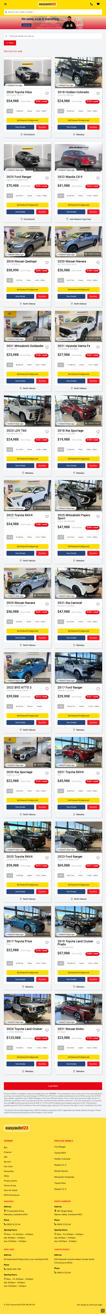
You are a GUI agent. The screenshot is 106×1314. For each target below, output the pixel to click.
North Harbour (62, 1201)
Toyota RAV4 (60, 1152)
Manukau (9, 1201)
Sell (5, 1157)
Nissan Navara (61, 1171)
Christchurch (61, 1249)
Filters (11, 43)
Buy (5, 1147)
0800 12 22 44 (13, 1224)
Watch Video (94, 85)
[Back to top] (103, 1311)
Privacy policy (10, 1180)
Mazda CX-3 (60, 1165)
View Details (20, 127)
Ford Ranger (60, 1146)
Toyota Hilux (60, 1183)
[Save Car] (46, 94)
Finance (7, 1152)
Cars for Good (10, 1190)
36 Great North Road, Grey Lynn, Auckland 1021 (26, 1259)
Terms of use (10, 1185)
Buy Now (42, 127)
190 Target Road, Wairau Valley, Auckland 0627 (68, 1213)
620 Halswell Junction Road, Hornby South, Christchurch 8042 (74, 1261)
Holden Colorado (62, 1159)
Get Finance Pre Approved (27, 120)
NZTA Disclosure (11, 1195)
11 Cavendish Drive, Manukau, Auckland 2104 (15, 1213)
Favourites (9, 1171)
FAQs (6, 1176)
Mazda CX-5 (60, 1189)
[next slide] (49, 72)
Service (7, 1161)
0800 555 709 (13, 1269)
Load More (53, 1086)
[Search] (6, 12)
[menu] (5, 4)
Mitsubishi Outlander (64, 1177)
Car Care (8, 1166)
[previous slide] (5, 72)
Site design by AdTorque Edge (89, 1305)
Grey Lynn (9, 1249)
